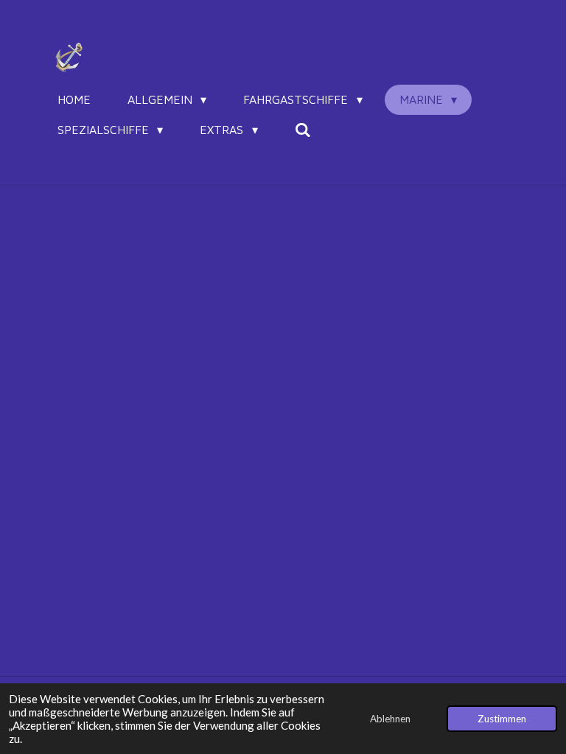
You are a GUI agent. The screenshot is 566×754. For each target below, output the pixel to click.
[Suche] (303, 129)
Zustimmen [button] (502, 719)
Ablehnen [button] (390, 719)
